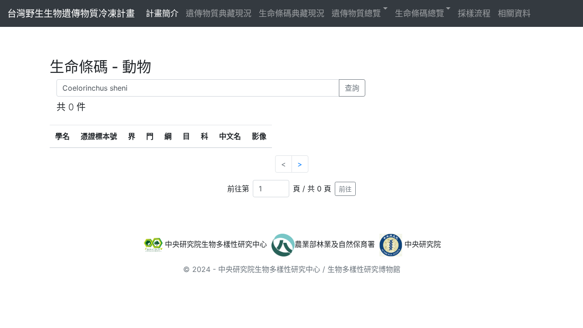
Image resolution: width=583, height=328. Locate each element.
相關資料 (514, 13)
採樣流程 (474, 13)
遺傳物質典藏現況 (218, 13)
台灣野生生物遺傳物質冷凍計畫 (71, 13)
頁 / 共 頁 (312, 188)
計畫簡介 (162, 13)
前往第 (238, 188)
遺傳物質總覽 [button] (356, 13)
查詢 (352, 87)
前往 (345, 189)
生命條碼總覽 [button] (419, 13)
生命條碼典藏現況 (291, 13)
